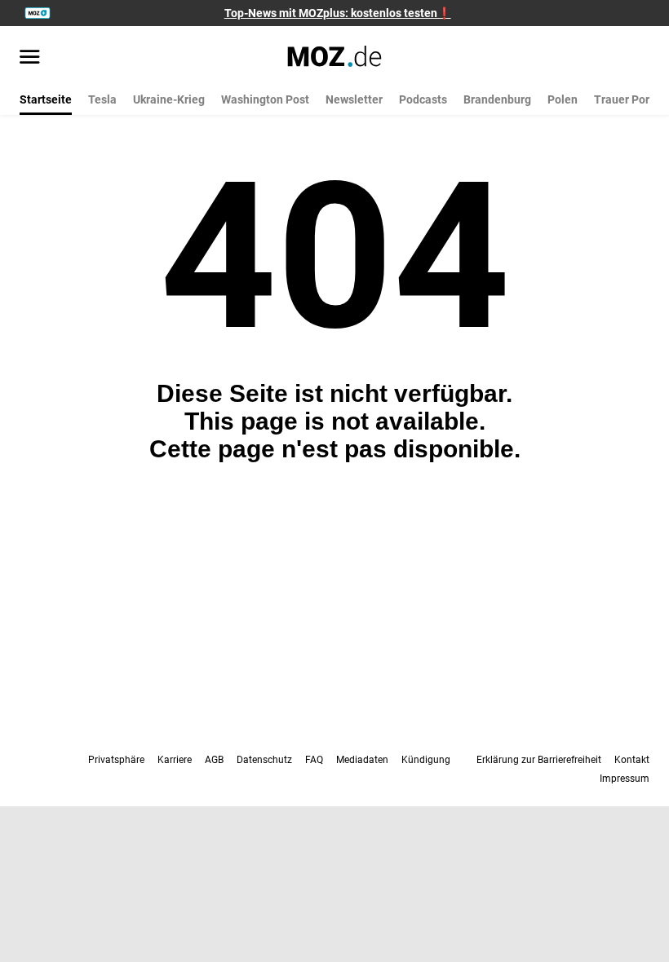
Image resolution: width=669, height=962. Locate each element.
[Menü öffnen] (30, 58)
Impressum (624, 778)
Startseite (46, 99)
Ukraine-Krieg (169, 99)
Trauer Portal (628, 99)
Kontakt (631, 760)
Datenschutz (264, 760)
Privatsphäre (116, 760)
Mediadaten (362, 760)
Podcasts (423, 99)
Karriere (174, 760)
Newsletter (354, 99)
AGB (214, 760)
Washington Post (265, 99)
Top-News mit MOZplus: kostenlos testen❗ (337, 13)
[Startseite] (335, 56)
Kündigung (425, 760)
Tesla (102, 99)
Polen (562, 99)
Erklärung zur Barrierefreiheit (538, 760)
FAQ (314, 760)
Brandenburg (497, 99)
